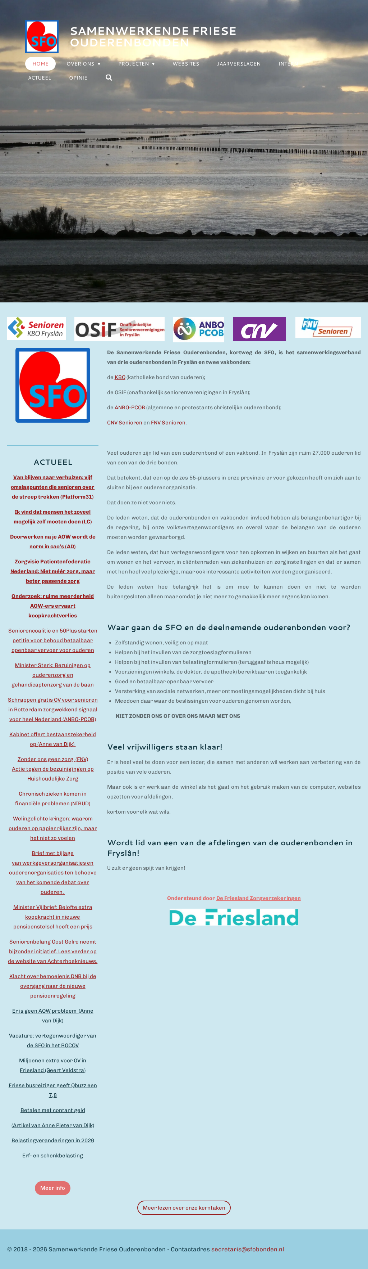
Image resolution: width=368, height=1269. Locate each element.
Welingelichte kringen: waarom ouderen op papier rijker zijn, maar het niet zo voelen (53, 828)
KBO (120, 377)
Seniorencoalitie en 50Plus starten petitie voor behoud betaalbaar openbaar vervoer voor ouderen (52, 640)
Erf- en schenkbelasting (52, 1155)
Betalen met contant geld (52, 1110)
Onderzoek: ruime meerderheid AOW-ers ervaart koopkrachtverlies (53, 606)
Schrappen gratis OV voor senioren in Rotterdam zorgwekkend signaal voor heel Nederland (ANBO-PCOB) (53, 710)
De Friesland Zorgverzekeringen (258, 898)
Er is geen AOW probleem (45, 1011)
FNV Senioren (168, 422)
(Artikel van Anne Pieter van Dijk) (53, 1125)
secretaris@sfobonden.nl (247, 1249)
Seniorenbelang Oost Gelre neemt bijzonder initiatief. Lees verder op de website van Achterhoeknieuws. (52, 951)
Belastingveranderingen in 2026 (53, 1140)
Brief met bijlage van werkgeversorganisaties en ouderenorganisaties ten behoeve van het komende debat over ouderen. (53, 872)
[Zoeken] (109, 78)
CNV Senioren (124, 422)
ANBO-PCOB (130, 407)
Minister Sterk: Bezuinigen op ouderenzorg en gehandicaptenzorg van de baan (53, 675)
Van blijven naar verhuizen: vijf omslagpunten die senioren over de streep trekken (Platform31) (53, 487)
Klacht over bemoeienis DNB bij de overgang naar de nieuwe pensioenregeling (52, 986)
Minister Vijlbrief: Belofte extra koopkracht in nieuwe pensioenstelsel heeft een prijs (52, 917)
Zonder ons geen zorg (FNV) (53, 759)
